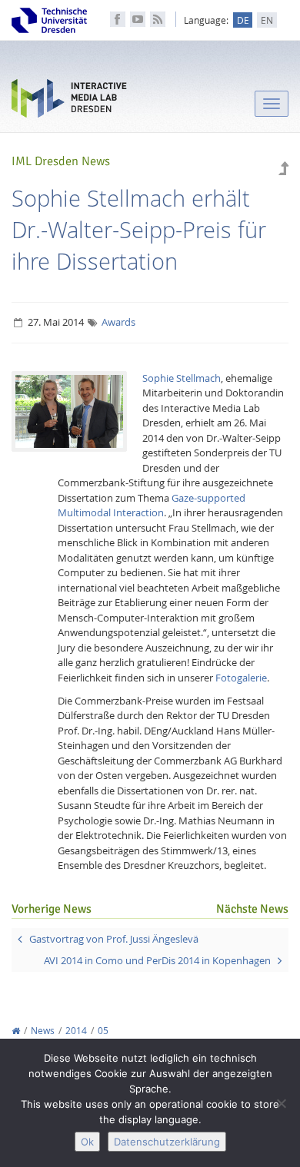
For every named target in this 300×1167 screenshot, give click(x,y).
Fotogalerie (241, 678)
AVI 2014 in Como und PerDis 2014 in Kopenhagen (157, 960)
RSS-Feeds (157, 19)
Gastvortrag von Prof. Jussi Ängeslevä (113, 939)
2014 (76, 1030)
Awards (118, 322)
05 (103, 1030)
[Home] (16, 1030)
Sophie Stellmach (181, 378)
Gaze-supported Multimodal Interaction (151, 505)
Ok (87, 1142)
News (43, 1030)
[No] (280, 1103)
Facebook (117, 19)
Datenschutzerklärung (167, 1142)
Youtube (137, 19)
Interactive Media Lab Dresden (69, 101)
